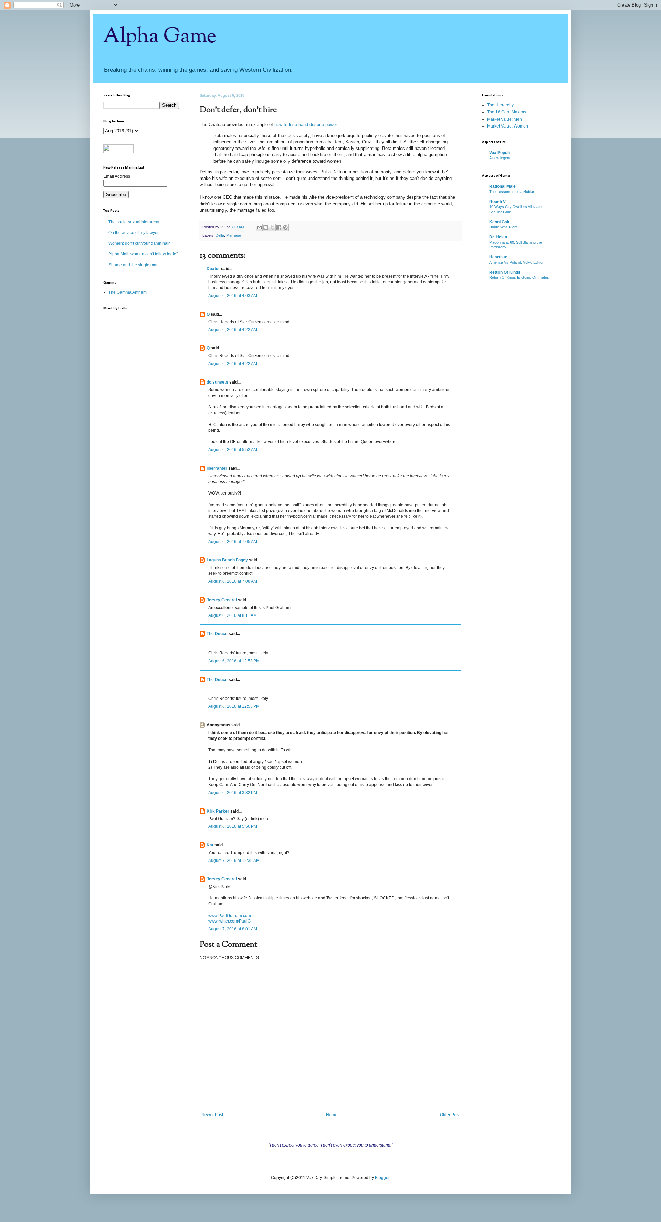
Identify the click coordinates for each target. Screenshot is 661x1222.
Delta (220, 235)
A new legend (500, 158)
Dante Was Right (503, 227)
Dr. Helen (498, 237)
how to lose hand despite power (305, 124)
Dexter (213, 268)
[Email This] (259, 227)
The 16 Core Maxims (506, 112)
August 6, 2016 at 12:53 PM (234, 661)
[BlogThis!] (265, 227)
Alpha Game (159, 36)
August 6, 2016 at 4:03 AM (232, 295)
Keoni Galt (499, 222)
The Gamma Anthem (127, 292)
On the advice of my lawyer (133, 232)
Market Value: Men (504, 119)
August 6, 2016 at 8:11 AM (232, 615)
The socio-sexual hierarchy (133, 222)
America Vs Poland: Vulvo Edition (516, 262)
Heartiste (498, 257)
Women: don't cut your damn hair (139, 243)
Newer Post (212, 1114)
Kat (210, 845)
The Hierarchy (500, 105)
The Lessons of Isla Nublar (511, 192)
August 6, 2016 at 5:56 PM (232, 826)
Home (331, 1114)
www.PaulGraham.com (229, 915)
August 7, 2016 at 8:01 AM (232, 929)
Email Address (116, 176)
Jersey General (222, 600)
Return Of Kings (505, 272)
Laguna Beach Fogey (227, 560)
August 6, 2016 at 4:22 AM (232, 329)
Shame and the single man (133, 265)
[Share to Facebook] (278, 227)
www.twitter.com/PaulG (229, 921)
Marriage (233, 235)
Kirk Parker (218, 811)
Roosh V (497, 201)
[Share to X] (272, 227)
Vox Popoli (499, 152)
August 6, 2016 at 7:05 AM (232, 541)
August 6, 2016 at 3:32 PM (232, 792)
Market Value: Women (507, 126)
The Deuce (217, 633)
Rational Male (502, 186)
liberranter (217, 468)
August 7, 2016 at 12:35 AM (234, 860)
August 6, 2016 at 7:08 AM (232, 581)
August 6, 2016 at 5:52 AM (232, 449)
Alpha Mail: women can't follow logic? (143, 254)
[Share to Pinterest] (285, 227)
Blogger (382, 1177)
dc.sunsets (217, 382)
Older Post (450, 1114)
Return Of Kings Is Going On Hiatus (519, 277)
